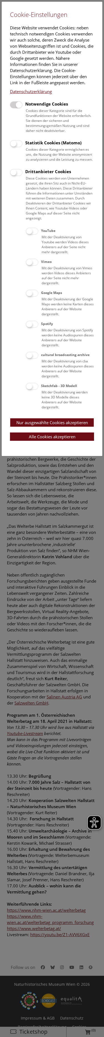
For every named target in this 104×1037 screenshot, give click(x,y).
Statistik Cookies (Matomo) (53, 142)
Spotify (47, 323)
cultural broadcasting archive (65, 354)
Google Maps (51, 292)
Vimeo (46, 261)
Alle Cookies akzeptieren (52, 436)
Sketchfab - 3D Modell (59, 385)
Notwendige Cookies (46, 104)
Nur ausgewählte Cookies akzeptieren (52, 422)
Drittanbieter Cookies (48, 171)
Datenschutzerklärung (31, 91)
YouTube (48, 230)
